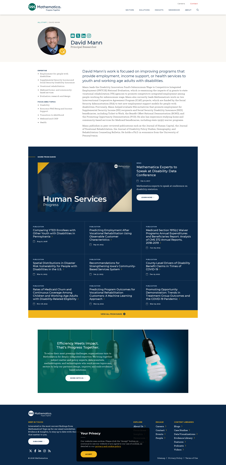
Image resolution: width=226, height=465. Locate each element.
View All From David (111, 314)
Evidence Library (183, 438)
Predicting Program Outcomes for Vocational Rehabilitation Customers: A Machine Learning (112, 294)
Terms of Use (191, 458)
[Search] (197, 10)
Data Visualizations (184, 434)
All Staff (42, 22)
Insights (159, 10)
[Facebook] (35, 450)
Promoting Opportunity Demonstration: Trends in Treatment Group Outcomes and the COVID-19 (168, 294)
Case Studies (181, 430)
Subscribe (37, 441)
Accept (88, 454)
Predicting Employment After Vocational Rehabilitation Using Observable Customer (110, 235)
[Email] (73, 35)
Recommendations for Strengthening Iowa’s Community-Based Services (112, 266)
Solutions (144, 10)
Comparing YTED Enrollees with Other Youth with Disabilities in (54, 233)
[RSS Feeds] (49, 450)
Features (179, 441)
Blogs (177, 426)
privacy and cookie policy (108, 446)
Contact (194, 4)
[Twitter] (78, 35)
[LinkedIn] (83, 35)
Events (159, 434)
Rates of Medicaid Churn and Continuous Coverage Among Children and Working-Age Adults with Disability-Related (55, 294)
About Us (138, 426)
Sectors (130, 10)
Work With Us (76, 378)
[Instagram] (89, 35)
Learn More (146, 197)
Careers (181, 4)
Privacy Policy (175, 458)
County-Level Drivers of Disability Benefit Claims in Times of (168, 266)
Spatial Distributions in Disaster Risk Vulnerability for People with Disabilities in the (55, 266)
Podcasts (179, 445)
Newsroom (174, 10)
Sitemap (161, 458)
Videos (178, 449)
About (188, 10)
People (159, 438)
